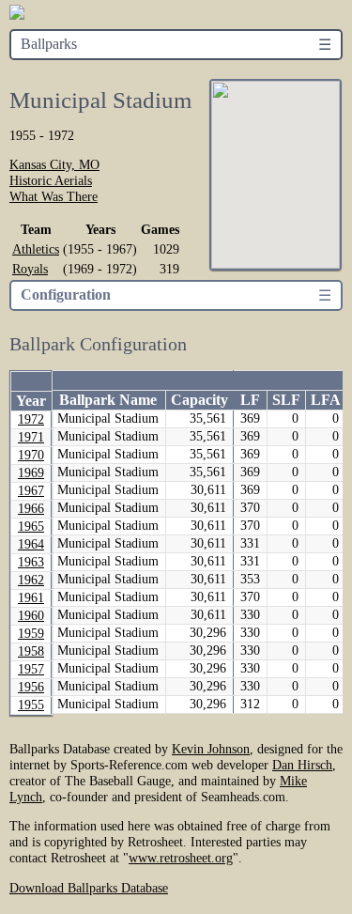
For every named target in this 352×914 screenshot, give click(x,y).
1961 (31, 598)
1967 (31, 491)
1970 (31, 455)
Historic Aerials (50, 180)
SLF (286, 400)
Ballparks (49, 44)
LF (250, 400)
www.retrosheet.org (181, 857)
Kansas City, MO (54, 164)
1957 (31, 669)
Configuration (66, 294)
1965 (31, 526)
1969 (31, 473)
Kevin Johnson (211, 748)
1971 (31, 437)
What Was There (53, 196)
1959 (31, 634)
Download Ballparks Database (88, 887)
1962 (31, 580)
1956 (31, 687)
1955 (31, 705)
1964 (31, 544)
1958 (31, 651)
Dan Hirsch (302, 764)
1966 (31, 509)
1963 (31, 562)
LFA (326, 400)
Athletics (35, 248)
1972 (31, 419)
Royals (30, 268)
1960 (31, 616)
